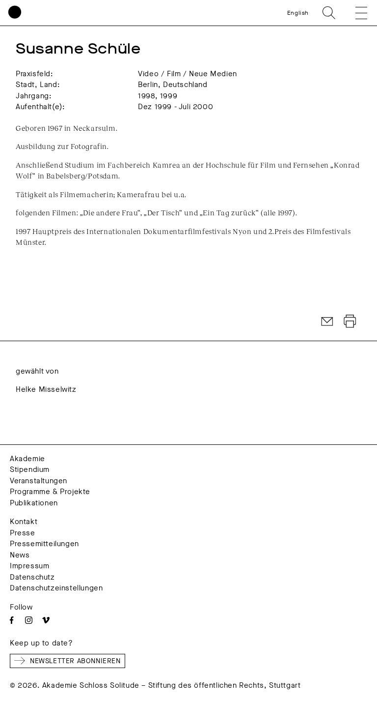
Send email (327, 321)
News (19, 555)
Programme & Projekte (50, 492)
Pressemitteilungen (44, 544)
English (298, 13)
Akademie (27, 459)
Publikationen (34, 503)
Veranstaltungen (38, 481)
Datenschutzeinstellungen (56, 588)
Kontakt (23, 521)
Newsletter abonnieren (75, 661)
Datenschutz (32, 577)
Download (350, 321)
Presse (22, 533)
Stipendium (30, 469)
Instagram (28, 620)
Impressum (29, 566)
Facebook (11, 620)
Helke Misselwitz (46, 389)
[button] (354, 13)
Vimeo (46, 620)
